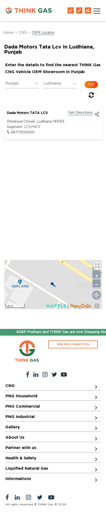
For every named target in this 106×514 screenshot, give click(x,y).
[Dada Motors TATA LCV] (53, 284)
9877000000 (23, 132)
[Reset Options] (91, 96)
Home (8, 32)
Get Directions (80, 112)
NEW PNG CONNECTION (73, 344)
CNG (23, 32)
